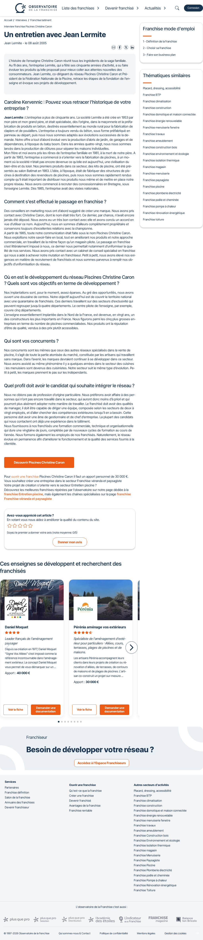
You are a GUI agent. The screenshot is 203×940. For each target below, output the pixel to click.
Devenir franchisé (80, 800)
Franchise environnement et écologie (166, 153)
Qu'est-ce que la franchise (85, 790)
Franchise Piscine (144, 865)
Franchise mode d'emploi (169, 29)
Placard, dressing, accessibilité (161, 88)
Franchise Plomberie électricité (153, 870)
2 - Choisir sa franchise (157, 48)
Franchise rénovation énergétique (164, 213)
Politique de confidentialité (114, 933)
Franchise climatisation (157, 101)
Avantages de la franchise (85, 805)
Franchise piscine (153, 186)
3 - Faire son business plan (159, 54)
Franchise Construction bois (151, 835)
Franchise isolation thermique (161, 160)
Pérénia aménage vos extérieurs (100, 627)
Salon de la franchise (17, 797)
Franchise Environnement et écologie (157, 840)
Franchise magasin (154, 167)
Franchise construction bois (160, 147)
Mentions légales (146, 933)
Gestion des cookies (175, 933)
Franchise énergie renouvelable (162, 121)
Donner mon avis (70, 542)
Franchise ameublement (158, 140)
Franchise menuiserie (156, 173)
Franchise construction (157, 107)
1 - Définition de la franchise (160, 41)
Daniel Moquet (16, 627)
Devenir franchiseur (17, 807)
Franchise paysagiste (156, 180)
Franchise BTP (152, 94)
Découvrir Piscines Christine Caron (39, 462)
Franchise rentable (80, 810)
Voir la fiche (15, 709)
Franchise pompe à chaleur (159, 206)
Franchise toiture (153, 219)
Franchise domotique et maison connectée (169, 114)
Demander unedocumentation (46, 709)
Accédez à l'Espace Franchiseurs (102, 763)
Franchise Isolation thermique (152, 845)
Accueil (8, 20)
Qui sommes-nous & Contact (74, 933)
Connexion (193, 7)
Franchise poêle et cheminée (161, 199)
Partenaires (12, 787)
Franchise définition (17, 792)
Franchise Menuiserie (147, 855)
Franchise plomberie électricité (162, 193)
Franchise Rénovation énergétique (155, 885)
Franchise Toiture (144, 890)
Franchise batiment (40, 20)
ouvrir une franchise (25, 476)
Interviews (21, 20)
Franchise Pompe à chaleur (150, 880)
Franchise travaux (154, 134)
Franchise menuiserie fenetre (161, 127)
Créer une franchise (81, 795)
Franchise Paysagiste (147, 860)
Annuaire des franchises (19, 802)
